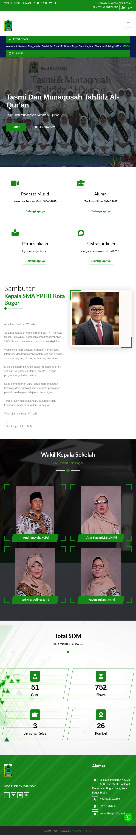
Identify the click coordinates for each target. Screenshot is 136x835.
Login (128, 7)
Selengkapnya (45, 127)
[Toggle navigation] (128, 24)
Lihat (16, 127)
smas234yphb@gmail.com (115, 3)
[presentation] (9, 112)
